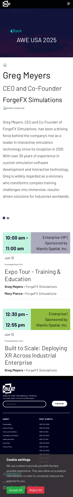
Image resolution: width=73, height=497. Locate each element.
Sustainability (7, 424)
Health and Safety (8, 439)
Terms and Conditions (10, 432)
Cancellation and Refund (10, 435)
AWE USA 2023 (44, 443)
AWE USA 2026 (44, 424)
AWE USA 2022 (44, 450)
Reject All (35, 490)
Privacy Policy (7, 447)
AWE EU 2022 (43, 447)
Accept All (15, 490)
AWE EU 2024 (43, 432)
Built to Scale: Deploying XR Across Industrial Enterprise (36, 355)
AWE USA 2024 (44, 435)
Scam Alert (6, 443)
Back (17, 30)
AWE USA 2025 (44, 428)
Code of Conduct (8, 428)
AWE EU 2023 (43, 439)
